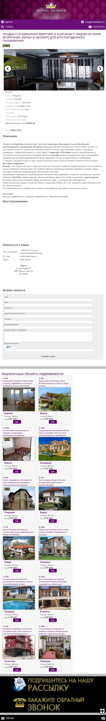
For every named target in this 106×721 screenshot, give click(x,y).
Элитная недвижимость (13, 196)
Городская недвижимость (36, 196)
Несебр (18, 99)
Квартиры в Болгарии (58, 196)
